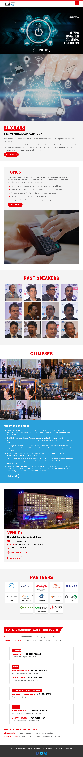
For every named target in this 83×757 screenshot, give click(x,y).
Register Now (41, 50)
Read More (11, 154)
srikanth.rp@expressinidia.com (49, 640)
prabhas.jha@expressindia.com (46, 637)
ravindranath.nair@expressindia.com (26, 673)
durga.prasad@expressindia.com (24, 697)
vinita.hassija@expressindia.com (43, 733)
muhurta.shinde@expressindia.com (46, 736)
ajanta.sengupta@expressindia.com (25, 721)
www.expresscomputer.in (20, 552)
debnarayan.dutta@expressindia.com (26, 713)
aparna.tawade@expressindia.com (25, 680)
